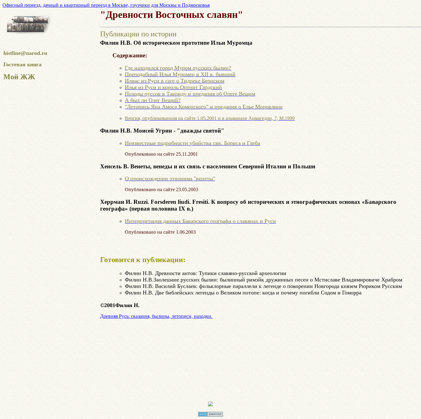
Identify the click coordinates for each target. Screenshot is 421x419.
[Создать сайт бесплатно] (210, 414)
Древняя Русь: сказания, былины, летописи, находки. (156, 316)
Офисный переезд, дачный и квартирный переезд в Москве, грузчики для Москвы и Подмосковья (106, 5)
